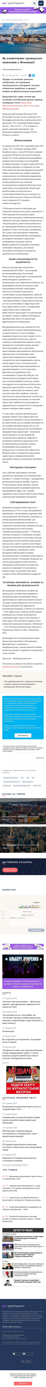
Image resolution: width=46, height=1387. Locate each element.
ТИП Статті (37, 786)
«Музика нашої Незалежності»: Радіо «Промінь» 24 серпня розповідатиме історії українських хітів (21, 1188)
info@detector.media (12, 1337)
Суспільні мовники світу (14, 20)
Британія (26, 102)
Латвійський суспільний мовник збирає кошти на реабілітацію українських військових (21, 1120)
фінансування (27, 782)
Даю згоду (23, 1383)
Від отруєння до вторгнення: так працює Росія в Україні (21, 1040)
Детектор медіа (23, 1230)
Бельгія (15, 108)
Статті (26, 20)
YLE (33, 778)
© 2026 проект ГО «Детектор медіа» (13, 1335)
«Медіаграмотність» (12, 69)
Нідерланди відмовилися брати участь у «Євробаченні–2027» (21, 1107)
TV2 (27, 778)
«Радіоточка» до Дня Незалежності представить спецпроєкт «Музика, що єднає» (21, 1198)
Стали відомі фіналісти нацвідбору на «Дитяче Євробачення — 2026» (21, 1208)
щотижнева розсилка (17, 862)
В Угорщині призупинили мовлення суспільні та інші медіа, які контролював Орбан (22, 1147)
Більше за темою (14, 794)
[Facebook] (30, 75)
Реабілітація (8, 1031)
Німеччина (8, 105)
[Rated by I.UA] (18, 1354)
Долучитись (23, 735)
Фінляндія (7, 786)
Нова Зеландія (31, 105)
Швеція (6, 108)
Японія (18, 105)
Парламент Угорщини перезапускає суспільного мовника (19, 1159)
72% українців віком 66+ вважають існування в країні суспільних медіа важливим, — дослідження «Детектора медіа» (23, 684)
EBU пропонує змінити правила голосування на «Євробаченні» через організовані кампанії (19, 1133)
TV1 (22, 778)
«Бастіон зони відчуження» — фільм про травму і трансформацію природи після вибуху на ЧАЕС (21, 1004)
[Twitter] (33, 75)
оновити (36, 902)
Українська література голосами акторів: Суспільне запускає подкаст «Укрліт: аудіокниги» (21, 1218)
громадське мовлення (11, 782)
